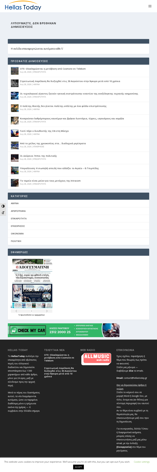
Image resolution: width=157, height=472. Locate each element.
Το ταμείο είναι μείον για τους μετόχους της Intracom (50, 180)
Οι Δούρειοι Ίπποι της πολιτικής (38, 155)
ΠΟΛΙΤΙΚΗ (16, 241)
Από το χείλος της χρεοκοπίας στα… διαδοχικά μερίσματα (53, 143)
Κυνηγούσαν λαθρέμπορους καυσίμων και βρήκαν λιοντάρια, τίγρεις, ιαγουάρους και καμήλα (72, 118)
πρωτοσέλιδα (26, 315)
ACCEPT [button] (78, 467)
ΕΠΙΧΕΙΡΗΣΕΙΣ (38, 146)
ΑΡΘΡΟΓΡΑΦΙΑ (18, 211)
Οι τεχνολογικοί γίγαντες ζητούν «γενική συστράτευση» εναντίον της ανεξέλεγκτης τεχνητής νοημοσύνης (79, 93)
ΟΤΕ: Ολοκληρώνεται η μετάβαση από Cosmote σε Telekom (53, 68)
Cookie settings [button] (142, 461)
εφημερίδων (40, 315)
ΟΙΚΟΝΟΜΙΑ (17, 233)
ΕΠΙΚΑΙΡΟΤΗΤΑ (39, 72)
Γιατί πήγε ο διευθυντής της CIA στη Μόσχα (44, 130)
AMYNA (36, 84)
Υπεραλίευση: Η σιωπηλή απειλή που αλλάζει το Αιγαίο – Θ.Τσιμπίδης (59, 168)
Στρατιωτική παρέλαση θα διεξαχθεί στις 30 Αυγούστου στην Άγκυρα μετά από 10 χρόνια (70, 81)
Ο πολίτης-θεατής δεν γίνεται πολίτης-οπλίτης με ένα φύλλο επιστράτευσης (63, 106)
